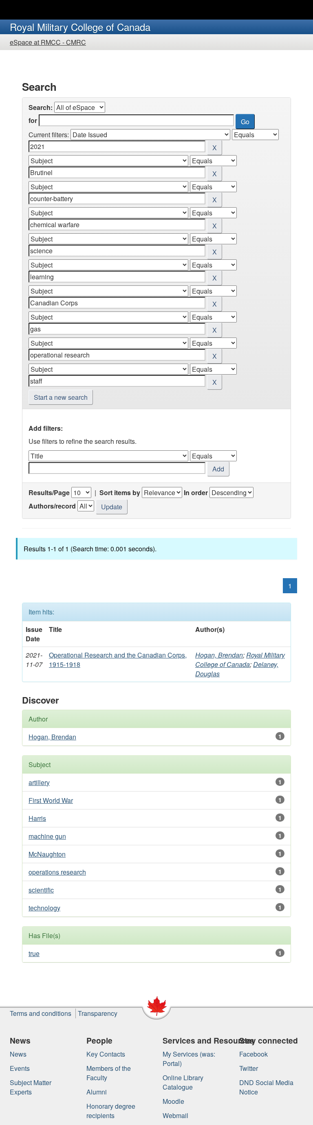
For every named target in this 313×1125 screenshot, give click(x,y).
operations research (57, 872)
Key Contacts (105, 1054)
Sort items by (119, 492)
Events (20, 1068)
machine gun (47, 836)
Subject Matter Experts (30, 1087)
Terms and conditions (40, 1013)
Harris (37, 818)
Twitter (248, 1068)
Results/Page (49, 492)
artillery (39, 782)
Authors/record (52, 506)
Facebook (253, 1054)
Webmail (175, 1115)
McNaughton (47, 854)
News (18, 1054)
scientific (41, 890)
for (33, 120)
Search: (41, 107)
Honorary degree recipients (110, 1110)
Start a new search (61, 397)
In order (196, 492)
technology (44, 907)
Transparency (97, 1013)
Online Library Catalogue (183, 1082)
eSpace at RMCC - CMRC (48, 42)
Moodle (173, 1101)
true (34, 953)
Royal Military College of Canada (240, 659)
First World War (51, 800)
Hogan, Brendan (219, 655)
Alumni (96, 1091)
